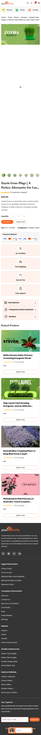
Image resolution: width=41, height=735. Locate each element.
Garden (35, 10)
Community (5, 607)
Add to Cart (20, 222)
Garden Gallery (7, 688)
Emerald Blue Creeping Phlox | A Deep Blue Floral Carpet (19, 452)
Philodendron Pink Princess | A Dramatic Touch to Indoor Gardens (18, 500)
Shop (10, 17)
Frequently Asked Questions (21, 309)
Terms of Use (6, 572)
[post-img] (20, 351)
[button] (20, 87)
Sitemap (4, 619)
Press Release (6, 615)
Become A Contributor (10, 603)
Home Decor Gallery (9, 692)
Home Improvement (9, 642)
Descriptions (13, 302)
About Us (4, 595)
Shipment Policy (7, 584)
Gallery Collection (8, 676)
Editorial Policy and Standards (12, 576)
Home (3, 17)
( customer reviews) (18, 192)
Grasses (24, 17)
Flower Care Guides (8, 653)
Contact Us (5, 599)
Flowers (9, 10)
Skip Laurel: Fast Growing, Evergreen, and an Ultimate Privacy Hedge (17, 405)
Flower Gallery (7, 680)
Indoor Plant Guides (8, 657)
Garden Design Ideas (9, 661)
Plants (22, 10)
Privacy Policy (6, 568)
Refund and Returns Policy (11, 580)
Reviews (12, 316)
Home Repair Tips (8, 665)
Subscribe (34, 720)
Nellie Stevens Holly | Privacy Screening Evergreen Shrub (18, 357)
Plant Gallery (6, 684)
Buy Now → (7, 222)
